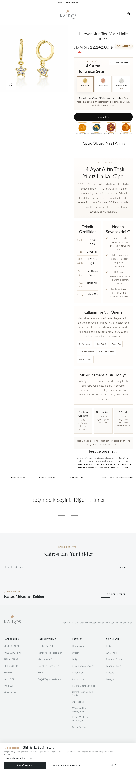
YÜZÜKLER (9, 672)
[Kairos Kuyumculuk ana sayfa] (12, 619)
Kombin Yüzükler (46, 646)
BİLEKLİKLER (10, 692)
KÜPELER (8, 686)
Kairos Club (78, 679)
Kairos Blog (78, 672)
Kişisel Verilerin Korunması (80, 719)
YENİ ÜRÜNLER (12, 646)
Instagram (111, 679)
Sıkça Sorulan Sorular (83, 666)
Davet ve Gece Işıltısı (49, 666)
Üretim (75, 652)
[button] (8, 14)
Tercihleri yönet (111, 765)
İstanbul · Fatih (113, 666)
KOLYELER (9, 679)
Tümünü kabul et (25, 765)
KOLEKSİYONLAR (12, 652)
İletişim (75, 659)
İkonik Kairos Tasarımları (50, 652)
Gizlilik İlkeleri (79, 701)
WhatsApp (111, 652)
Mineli (41, 672)
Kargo (114, 452)
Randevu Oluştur (114, 659)
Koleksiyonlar (47, 639)
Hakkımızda (78, 646)
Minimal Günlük (46, 659)
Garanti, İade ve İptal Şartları (82, 694)
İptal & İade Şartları (99, 452)
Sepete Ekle (103, 117)
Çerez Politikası (80, 727)
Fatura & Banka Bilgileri (84, 686)
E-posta (110, 672)
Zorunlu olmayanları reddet (68, 765)
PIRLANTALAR (11, 659)
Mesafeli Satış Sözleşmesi (79, 710)
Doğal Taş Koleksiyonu (49, 679)
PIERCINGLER (11, 666)
